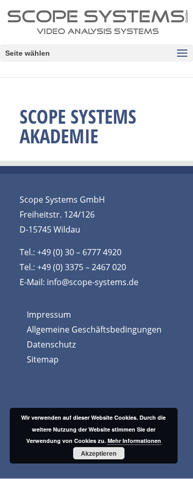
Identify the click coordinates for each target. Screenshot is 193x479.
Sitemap (43, 359)
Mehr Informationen (134, 440)
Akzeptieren (98, 453)
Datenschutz (51, 344)
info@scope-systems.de (92, 282)
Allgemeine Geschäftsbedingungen (94, 329)
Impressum (49, 314)
